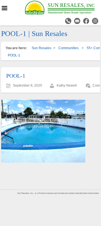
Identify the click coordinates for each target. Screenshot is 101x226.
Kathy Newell (67, 85)
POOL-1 (15, 76)
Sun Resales (41, 48)
